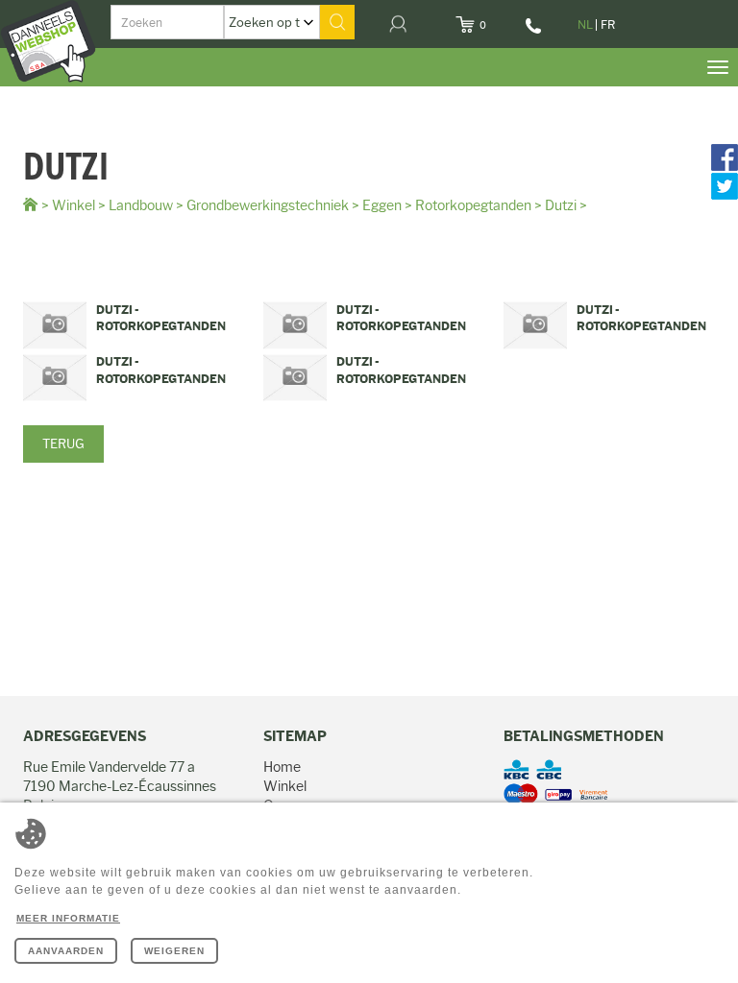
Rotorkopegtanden (473, 205)
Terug (63, 443)
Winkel (73, 205)
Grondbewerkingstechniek (267, 205)
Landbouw (141, 205)
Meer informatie (68, 918)
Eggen (382, 205)
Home (282, 767)
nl (585, 24)
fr (608, 24)
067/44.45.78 (535, 33)
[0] (498, 19)
